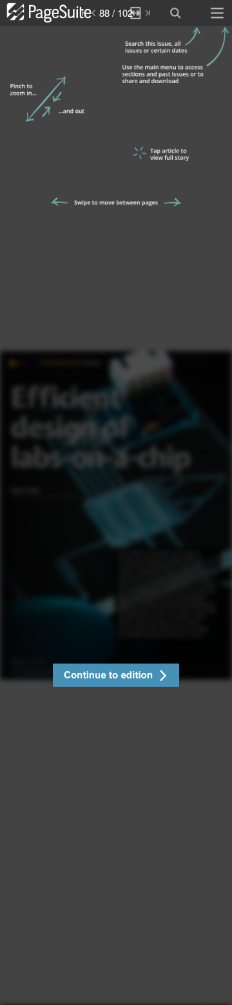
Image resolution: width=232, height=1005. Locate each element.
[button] (116, 676)
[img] (116, 515)
